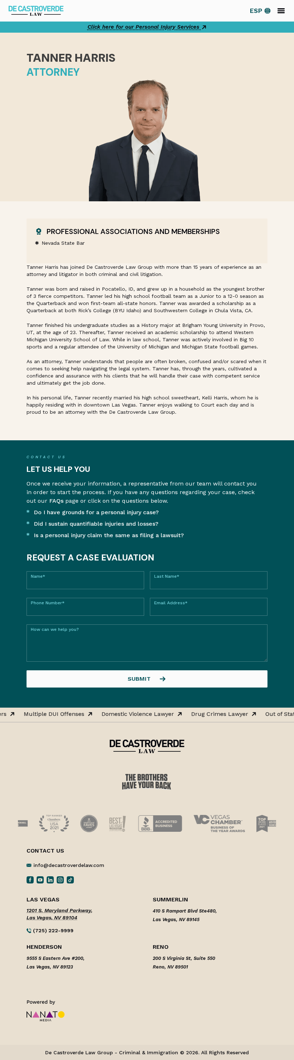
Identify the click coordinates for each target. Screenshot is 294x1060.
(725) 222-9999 (53, 930)
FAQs (56, 500)
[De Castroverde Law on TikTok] (70, 879)
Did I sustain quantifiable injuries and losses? (96, 523)
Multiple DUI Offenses (52, 714)
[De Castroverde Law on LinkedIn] (50, 879)
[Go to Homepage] (36, 10)
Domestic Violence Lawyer (136, 714)
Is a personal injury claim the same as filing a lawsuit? (109, 535)
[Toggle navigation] (281, 10)
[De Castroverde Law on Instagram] (60, 879)
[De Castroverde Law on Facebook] (30, 879)
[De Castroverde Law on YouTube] (40, 879)
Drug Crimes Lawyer (217, 714)
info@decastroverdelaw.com (68, 865)
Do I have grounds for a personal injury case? (96, 512)
